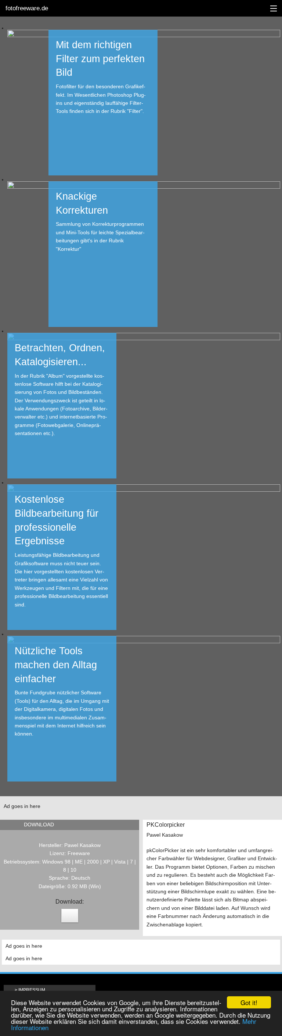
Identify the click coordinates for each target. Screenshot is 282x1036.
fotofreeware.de (27, 8)
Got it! (249, 1002)
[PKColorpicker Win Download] (69, 915)
